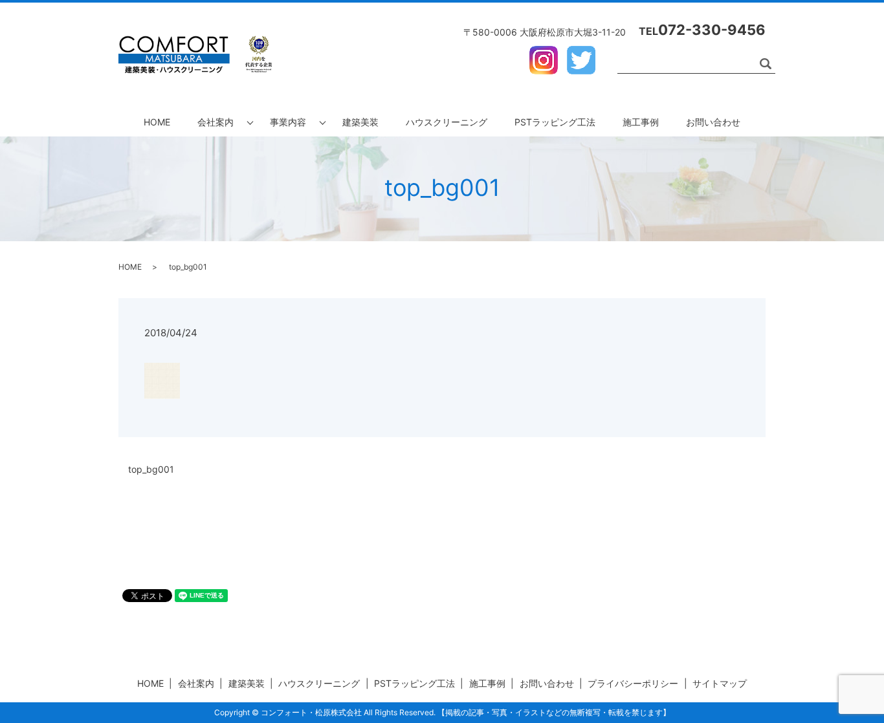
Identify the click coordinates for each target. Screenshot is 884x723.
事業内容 (288, 121)
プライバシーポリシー (633, 683)
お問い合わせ (713, 121)
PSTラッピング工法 (554, 121)
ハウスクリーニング (446, 121)
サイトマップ (719, 683)
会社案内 (215, 121)
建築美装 (360, 121)
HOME (157, 121)
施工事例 (641, 121)
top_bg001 (151, 469)
